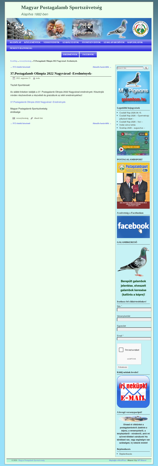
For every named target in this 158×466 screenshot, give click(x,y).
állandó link (38, 118)
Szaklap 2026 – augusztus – (132, 127)
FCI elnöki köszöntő (20, 67)
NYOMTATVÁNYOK (91, 42)
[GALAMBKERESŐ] (133, 277)
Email (120, 335)
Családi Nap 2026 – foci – (131, 121)
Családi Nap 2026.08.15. (130, 112)
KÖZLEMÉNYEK (32, 42)
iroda (38, 78)
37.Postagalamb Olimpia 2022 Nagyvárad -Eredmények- (38, 101)
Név (119, 306)
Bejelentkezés (125, 453)
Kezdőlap (13, 61)
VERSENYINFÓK (51, 42)
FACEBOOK (88, 54)
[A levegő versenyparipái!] (133, 421)
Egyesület (121, 325)
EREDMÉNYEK (70, 54)
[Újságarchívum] (133, 207)
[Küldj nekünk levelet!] (133, 407)
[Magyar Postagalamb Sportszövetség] (79, 28)
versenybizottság (25, 61)
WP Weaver (141, 460)
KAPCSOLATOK (135, 42)
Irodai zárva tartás (127, 124)
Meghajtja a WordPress (118, 460)
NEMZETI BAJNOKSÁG (21, 48)
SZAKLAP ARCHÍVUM (114, 42)
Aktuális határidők (102, 67)
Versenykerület (123, 315)
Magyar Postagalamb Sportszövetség (61, 7)
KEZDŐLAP (15, 42)
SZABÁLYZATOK (70, 42)
